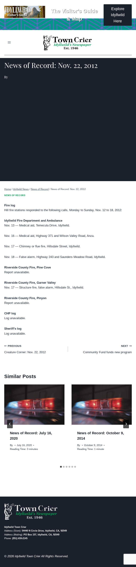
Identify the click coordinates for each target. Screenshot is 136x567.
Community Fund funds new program (107, 349)
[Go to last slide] (10, 424)
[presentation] (34, 404)
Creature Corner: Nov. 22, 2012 (25, 349)
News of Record (14, 195)
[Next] (126, 424)
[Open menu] (9, 42)
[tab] (61, 467)
